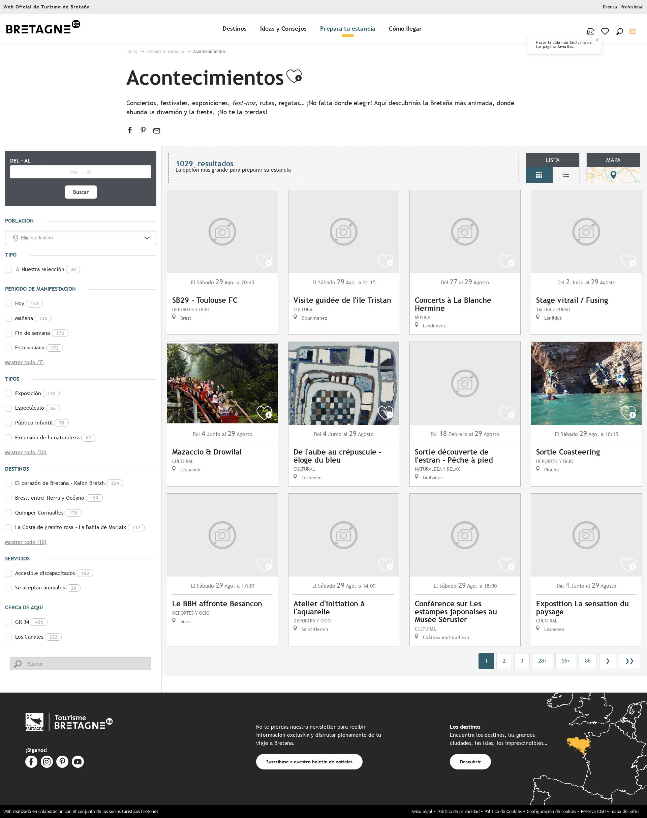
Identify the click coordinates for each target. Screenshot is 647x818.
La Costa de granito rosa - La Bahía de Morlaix (77, 527)
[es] (633, 31)
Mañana (31, 318)
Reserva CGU (593, 811)
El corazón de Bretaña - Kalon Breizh (67, 483)
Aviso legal (421, 811)
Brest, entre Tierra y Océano (56, 498)
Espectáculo (35, 408)
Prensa (610, 6)
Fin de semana (39, 333)
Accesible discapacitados (52, 573)
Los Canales (36, 637)
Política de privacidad (458, 811)
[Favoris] (605, 31)
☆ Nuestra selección (45, 269)
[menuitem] (43, 29)
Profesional (632, 6)
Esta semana (37, 347)
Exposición (35, 393)
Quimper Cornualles (46, 512)
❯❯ (629, 661)
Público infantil (39, 422)
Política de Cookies (503, 811)
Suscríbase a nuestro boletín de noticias (309, 761)
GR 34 (29, 622)
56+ (566, 661)
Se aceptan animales (45, 587)
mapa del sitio (625, 811)
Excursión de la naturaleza (53, 437)
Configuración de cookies (551, 811)
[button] (620, 31)
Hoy (26, 303)
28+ (542, 661)
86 (587, 661)
